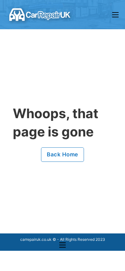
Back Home (62, 154)
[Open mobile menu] (115, 14)
